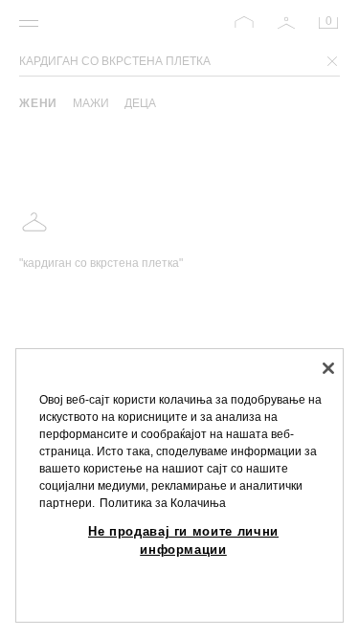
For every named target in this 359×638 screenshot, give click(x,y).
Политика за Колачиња (163, 503)
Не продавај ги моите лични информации (183, 540)
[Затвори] (328, 368)
